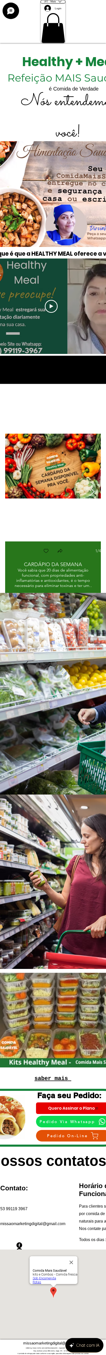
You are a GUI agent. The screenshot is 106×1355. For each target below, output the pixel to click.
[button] (53, 28)
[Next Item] (92, 492)
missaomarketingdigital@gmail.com (32, 1224)
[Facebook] (33, 1245)
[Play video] (51, 306)
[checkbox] (46, 551)
